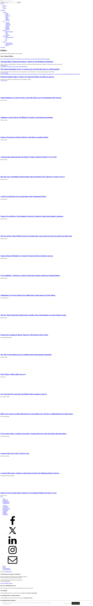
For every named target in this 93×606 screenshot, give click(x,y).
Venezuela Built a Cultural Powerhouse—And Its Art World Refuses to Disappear (27, 61)
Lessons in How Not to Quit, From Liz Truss (15, 453)
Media (7, 14)
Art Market (8, 23)
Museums (7, 28)
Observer (2, 3)
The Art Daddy (5, 72)
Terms (4, 567)
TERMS (4, 512)
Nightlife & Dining (9, 31)
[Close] (90, 603)
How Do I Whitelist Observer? (7, 583)
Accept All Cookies (75, 603)
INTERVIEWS (6, 503)
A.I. (6, 39)
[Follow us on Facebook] (12, 525)
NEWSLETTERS (6, 508)
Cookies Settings (6, 568)
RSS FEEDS (5, 510)
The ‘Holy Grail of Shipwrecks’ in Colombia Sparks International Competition (26, 354)
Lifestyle (5, 8)
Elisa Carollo (4, 65)
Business (5, 5)
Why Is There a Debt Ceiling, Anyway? (13, 374)
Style (7, 32)
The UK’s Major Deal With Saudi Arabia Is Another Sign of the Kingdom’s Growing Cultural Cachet (33, 315)
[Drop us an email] (12, 564)
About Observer (9, 43)
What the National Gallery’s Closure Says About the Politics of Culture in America (27, 77)
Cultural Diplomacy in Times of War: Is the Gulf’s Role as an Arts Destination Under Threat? (31, 97)
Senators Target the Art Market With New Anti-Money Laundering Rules (24, 137)
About (4, 41)
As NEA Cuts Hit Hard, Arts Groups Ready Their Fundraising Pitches (23, 196)
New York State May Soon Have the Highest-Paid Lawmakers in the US (24, 394)
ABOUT (5, 505)
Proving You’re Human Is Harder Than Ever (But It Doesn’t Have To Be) (24, 335)
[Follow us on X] (12, 534)
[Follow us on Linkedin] (12, 544)
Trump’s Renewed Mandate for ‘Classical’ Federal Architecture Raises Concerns (27, 256)
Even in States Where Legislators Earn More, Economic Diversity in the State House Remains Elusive (34, 433)
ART (4, 498)
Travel (7, 33)
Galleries (7, 27)
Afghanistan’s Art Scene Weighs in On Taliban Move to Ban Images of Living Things (28, 295)
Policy (7, 16)
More (2, 496)
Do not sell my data (7, 569)
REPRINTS (5, 514)
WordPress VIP (9, 571)
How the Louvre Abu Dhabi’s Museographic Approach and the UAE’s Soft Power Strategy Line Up (33, 177)
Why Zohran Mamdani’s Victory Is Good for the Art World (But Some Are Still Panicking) (30, 69)
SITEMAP (5, 511)
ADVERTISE (6, 506)
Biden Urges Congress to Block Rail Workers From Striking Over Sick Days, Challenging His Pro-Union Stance (37, 414)
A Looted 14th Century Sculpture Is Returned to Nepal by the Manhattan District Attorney (30, 473)
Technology (8, 15)
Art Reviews (8, 24)
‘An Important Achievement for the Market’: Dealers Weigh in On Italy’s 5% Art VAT (29, 157)
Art (3, 6)
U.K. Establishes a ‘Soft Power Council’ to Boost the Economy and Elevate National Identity (30, 275)
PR (6, 40)
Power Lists (5, 36)
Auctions (7, 26)
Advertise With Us (9, 44)
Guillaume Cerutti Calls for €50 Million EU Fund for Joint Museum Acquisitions (27, 117)
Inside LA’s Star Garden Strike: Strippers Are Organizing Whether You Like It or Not (28, 493)
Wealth (7, 18)
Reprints (7, 45)
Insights (7, 19)
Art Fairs (7, 22)
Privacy (4, 566)
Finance (7, 13)
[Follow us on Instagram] (12, 554)
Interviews (8, 20)
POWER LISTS (6, 502)
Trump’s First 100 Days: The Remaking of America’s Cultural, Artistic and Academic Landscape (32, 216)
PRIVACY (5, 513)
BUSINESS (5, 499)
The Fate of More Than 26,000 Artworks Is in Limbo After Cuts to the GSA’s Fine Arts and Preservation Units (36, 236)
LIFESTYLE (5, 501)
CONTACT (5, 507)
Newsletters (3, 10)
